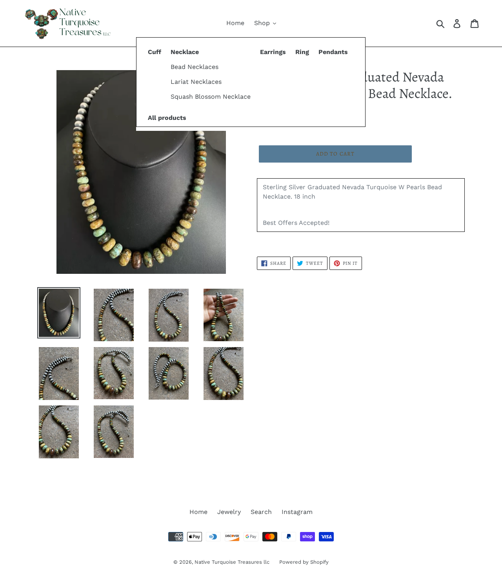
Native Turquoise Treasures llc (232, 562)
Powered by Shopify (304, 562)
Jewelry (229, 512)
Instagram (297, 512)
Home (198, 512)
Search (261, 512)
